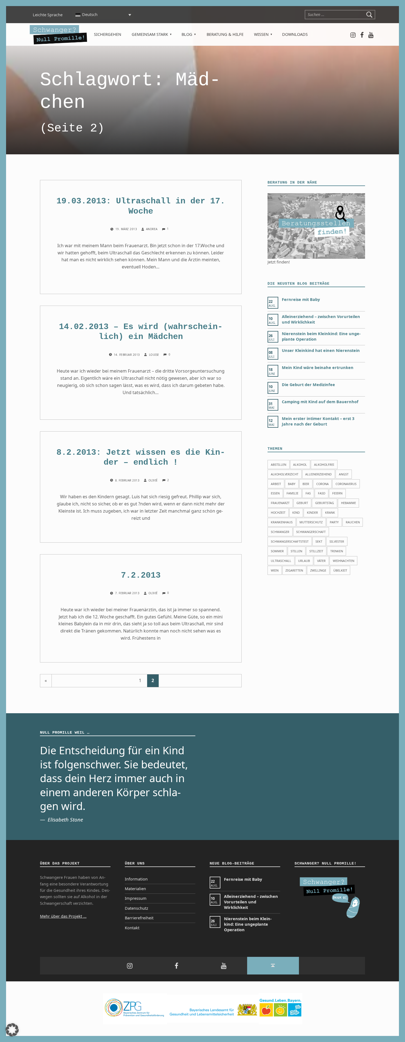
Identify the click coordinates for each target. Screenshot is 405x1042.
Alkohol (300, 464)
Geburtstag (324, 503)
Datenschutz (136, 908)
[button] (12, 1030)
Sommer (277, 551)
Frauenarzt (280, 503)
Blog (187, 34)
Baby (291, 484)
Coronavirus (346, 484)
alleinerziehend (318, 474)
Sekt (318, 541)
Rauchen (353, 522)
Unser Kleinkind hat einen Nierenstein (321, 350)
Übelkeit (340, 570)
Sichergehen (107, 34)
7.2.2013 (141, 575)
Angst (344, 474)
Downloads (295, 34)
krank (330, 512)
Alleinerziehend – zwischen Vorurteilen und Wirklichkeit (251, 902)
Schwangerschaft (311, 532)
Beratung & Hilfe (225, 34)
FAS (308, 493)
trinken (336, 551)
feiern (337, 493)
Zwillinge (318, 570)
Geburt (302, 503)
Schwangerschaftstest (290, 541)
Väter (321, 561)
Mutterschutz (311, 522)
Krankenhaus (282, 522)
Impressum (136, 898)
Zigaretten (294, 570)
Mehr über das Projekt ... (63, 916)
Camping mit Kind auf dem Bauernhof (320, 401)
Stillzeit (316, 551)
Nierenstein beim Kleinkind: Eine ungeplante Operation (248, 924)
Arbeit (276, 484)
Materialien (135, 888)
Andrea (152, 229)
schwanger (280, 532)
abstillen (278, 464)
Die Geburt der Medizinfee (308, 384)
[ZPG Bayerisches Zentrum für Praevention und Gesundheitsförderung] (135, 1008)
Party (334, 522)
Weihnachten (343, 561)
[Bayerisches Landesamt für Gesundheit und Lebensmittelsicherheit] (213, 1008)
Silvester (337, 541)
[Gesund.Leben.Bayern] (280, 1008)
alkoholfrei (324, 464)
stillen (296, 551)
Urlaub (304, 561)
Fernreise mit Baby (301, 299)
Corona (322, 484)
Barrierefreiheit (139, 917)
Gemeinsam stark (150, 34)
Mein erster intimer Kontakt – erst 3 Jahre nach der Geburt (318, 421)
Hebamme (348, 503)
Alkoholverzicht (284, 474)
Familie (292, 493)
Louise (154, 355)
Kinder (312, 512)
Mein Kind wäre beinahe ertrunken (317, 367)
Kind (296, 512)
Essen (275, 493)
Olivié (153, 480)
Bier (306, 484)
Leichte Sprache (48, 14)
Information (136, 879)
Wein (275, 570)
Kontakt (132, 927)
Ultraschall (281, 561)
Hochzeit (278, 512)
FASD (321, 493)
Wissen (261, 34)
